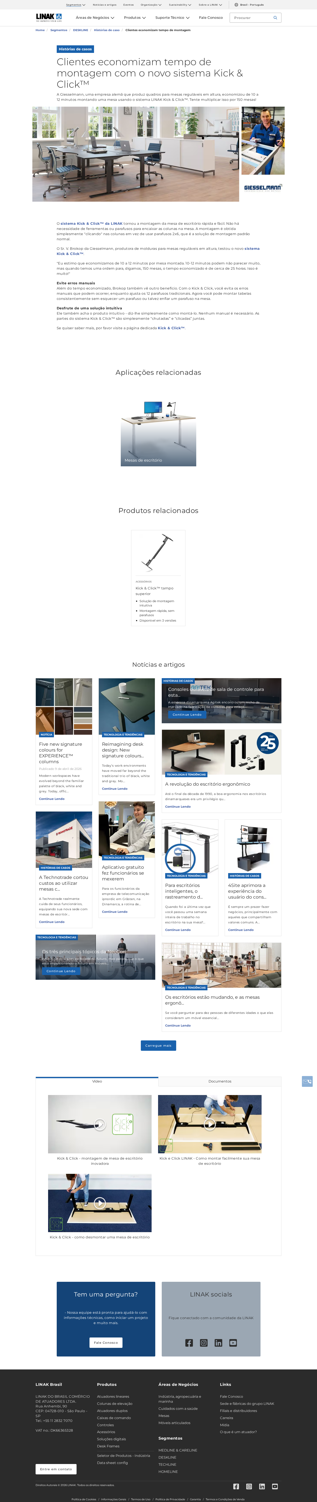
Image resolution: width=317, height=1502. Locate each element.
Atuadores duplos (112, 1411)
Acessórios (106, 1432)
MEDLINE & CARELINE (177, 1450)
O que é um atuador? (238, 1432)
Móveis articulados (174, 1423)
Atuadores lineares (113, 1396)
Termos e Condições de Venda (225, 1499)
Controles (105, 1425)
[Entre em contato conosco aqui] (307, 1081)
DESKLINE (167, 1457)
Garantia (195, 1499)
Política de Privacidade (170, 1499)
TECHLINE (167, 1464)
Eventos (128, 4)
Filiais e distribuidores (238, 1411)
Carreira (226, 1418)
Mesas (163, 1416)
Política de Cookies (84, 1499)
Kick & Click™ (171, 328)
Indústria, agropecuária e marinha (179, 1399)
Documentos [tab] (220, 1081)
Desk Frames (108, 1446)
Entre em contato (56, 1469)
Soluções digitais (111, 1439)
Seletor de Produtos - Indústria (123, 1456)
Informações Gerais (113, 1499)
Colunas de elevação (114, 1404)
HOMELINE (168, 1472)
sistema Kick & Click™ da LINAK (92, 224)
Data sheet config (112, 1463)
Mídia (224, 1425)
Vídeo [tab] (97, 1081)
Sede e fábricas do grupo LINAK (247, 1404)
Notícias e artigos (104, 4)
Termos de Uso (141, 1499)
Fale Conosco (106, 1343)
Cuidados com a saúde (178, 1409)
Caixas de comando (114, 1418)
